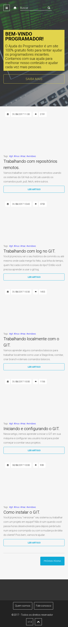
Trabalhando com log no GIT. (29, 251)
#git (11, 156)
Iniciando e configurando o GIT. (31, 428)
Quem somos (22, 605)
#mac (23, 156)
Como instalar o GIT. (21, 512)
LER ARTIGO (34, 189)
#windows (31, 156)
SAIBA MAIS (34, 79)
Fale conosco (43, 605)
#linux (17, 156)
